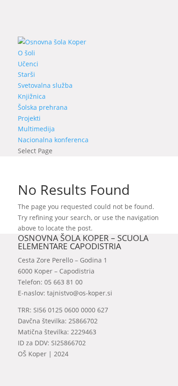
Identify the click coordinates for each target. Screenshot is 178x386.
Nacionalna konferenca (53, 139)
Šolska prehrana (43, 107)
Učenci (28, 63)
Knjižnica (32, 96)
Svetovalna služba (45, 85)
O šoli (26, 52)
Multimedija (36, 128)
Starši (26, 74)
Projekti (29, 118)
